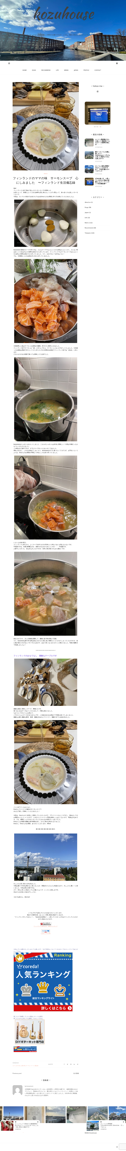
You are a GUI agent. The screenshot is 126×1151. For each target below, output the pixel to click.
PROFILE (86, 70)
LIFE (57, 70)
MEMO (66, 70)
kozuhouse (63, 13)
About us (88, 202)
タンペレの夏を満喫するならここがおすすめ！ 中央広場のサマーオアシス (102, 168)
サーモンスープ (30, 1065)
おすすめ (18, 1065)
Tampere (88, 233)
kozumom (30, 1086)
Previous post (17, 1073)
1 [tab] (94, 126)
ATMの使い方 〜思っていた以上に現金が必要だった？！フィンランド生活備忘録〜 (102, 181)
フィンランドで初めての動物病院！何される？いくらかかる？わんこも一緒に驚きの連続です (26, 1125)
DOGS (34, 70)
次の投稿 (76, 1073)
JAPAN (76, 70)
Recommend (89, 228)
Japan (87, 212)
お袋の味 (23, 1065)
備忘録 (36, 1065)
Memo (46, 173)
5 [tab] (100, 126)
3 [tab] (97, 126)
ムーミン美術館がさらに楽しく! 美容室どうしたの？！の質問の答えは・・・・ (102, 141)
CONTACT (97, 70)
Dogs (86, 207)
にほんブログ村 (45, 933)
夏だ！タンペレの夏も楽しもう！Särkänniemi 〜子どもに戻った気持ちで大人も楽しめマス (102, 155)
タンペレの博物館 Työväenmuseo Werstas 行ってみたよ (112, 1125)
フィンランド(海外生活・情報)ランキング (45, 926)
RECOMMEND (45, 70)
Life (86, 217)
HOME (24, 70)
